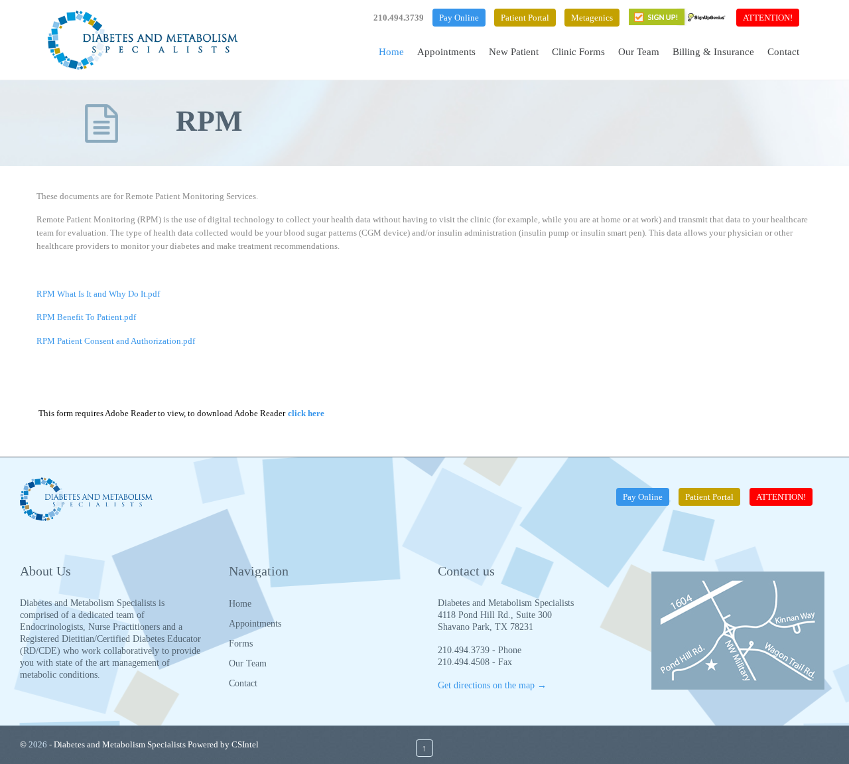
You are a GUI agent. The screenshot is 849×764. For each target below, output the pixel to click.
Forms (241, 644)
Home (240, 604)
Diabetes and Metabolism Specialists (120, 744)
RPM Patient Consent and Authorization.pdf (115, 341)
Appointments (255, 624)
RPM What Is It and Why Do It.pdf (98, 294)
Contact (243, 683)
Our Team (248, 663)
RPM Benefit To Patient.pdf (86, 317)
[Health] (142, 40)
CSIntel (245, 744)
